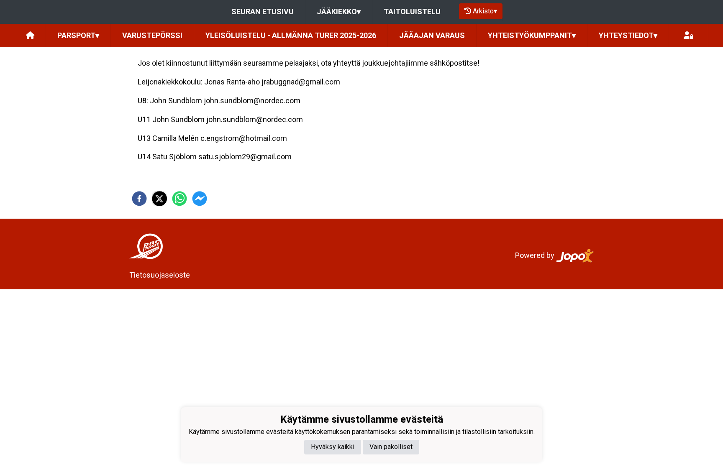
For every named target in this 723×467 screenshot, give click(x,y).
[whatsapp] (179, 198)
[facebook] (139, 198)
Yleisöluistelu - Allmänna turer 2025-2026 (290, 35)
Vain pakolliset (391, 447)
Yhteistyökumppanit (532, 35)
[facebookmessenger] (199, 198)
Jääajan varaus (432, 35)
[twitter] (159, 198)
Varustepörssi (152, 35)
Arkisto (485, 11)
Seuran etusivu (262, 11)
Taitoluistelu (412, 11)
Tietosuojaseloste (159, 275)
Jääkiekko (339, 11)
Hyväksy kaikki (332, 447)
